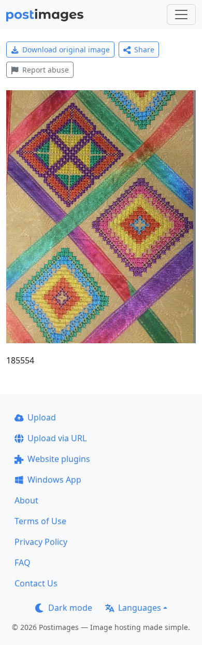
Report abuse (45, 70)
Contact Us (36, 583)
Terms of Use (40, 521)
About (26, 500)
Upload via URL (56, 438)
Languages (139, 607)
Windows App (54, 479)
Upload (41, 417)
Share (144, 49)
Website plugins (58, 459)
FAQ (23, 562)
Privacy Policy (41, 542)
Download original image (66, 49)
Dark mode (70, 607)
